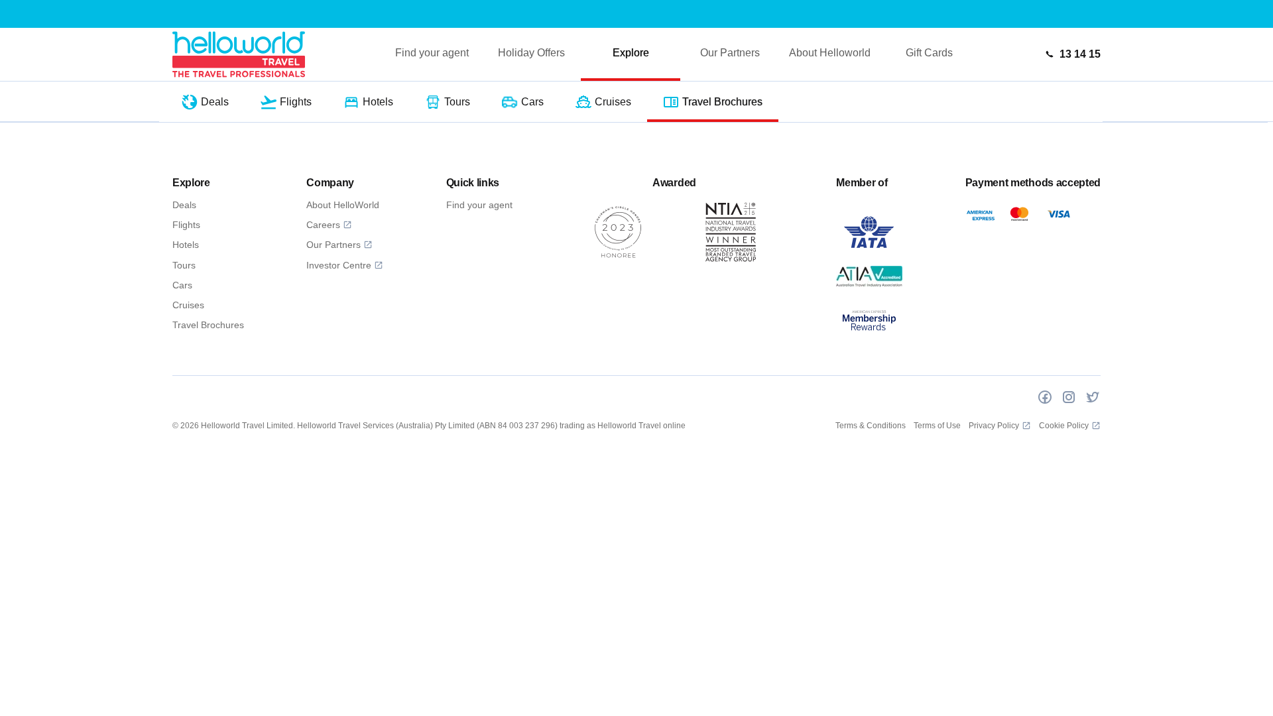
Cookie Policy (1064, 425)
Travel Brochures (208, 325)
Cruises (188, 305)
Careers (323, 224)
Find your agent (432, 52)
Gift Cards (929, 52)
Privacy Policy (994, 425)
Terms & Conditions (870, 425)
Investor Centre (338, 265)
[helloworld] (238, 54)
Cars (182, 285)
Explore (631, 52)
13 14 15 (1080, 54)
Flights (186, 224)
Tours (184, 265)
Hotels (185, 244)
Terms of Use (937, 425)
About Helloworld (830, 52)
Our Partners (730, 52)
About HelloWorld (342, 205)
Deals (184, 205)
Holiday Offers (531, 52)
